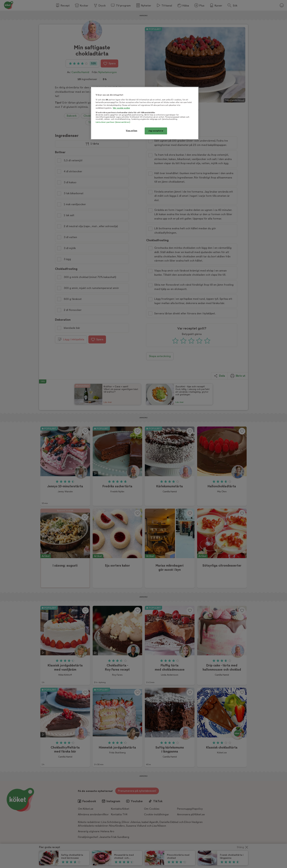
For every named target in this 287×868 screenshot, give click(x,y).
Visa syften (131, 131)
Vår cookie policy (121, 108)
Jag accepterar (155, 131)
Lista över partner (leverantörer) (113, 122)
